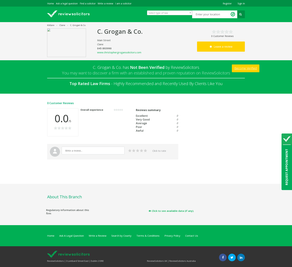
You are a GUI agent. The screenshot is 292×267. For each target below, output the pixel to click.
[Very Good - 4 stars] (141, 151)
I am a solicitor (123, 3)
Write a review (105, 3)
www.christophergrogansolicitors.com (119, 52)
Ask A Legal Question (71, 235)
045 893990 (104, 48)
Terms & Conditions (148, 235)
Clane (100, 44)
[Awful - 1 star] (130, 151)
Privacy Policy (172, 235)
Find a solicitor (88, 3)
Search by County (121, 235)
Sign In (241, 3)
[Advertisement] (108, 175)
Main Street (104, 40)
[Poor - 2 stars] (134, 151)
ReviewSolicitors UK (157, 260)
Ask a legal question (67, 3)
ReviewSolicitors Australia (182, 260)
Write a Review (97, 235)
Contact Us (191, 235)
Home (50, 3)
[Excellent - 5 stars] (145, 151)
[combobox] (169, 12)
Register (227, 3)
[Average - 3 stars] (138, 151)
